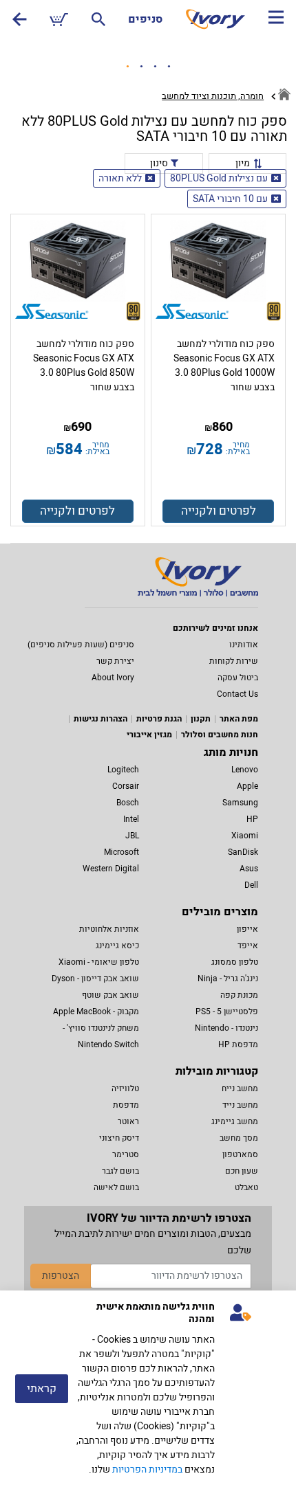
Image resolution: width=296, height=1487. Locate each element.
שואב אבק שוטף (110, 995)
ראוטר (128, 1121)
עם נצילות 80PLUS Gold (219, 178)
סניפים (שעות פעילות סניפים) (81, 644)
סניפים (145, 19)
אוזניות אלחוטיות (109, 929)
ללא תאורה (120, 178)
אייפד (247, 945)
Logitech (123, 769)
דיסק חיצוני (119, 1138)
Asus (249, 868)
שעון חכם (241, 1171)
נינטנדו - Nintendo (226, 1028)
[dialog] (148, 1388)
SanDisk (243, 852)
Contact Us (237, 694)
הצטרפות (60, 1275)
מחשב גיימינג (234, 1121)
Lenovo (244, 769)
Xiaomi (244, 835)
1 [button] (127, 67)
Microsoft (121, 852)
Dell (251, 885)
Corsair (125, 786)
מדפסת (126, 1105)
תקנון (201, 719)
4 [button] (169, 67)
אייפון (247, 929)
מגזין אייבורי (149, 734)
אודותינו (243, 644)
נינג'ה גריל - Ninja (228, 978)
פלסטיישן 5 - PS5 (226, 1011)
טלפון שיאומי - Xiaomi (99, 962)
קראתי (41, 1388)
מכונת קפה (239, 995)
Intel (131, 819)
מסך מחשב (239, 1138)
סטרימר (125, 1154)
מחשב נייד (240, 1105)
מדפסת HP (238, 1044)
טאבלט (246, 1187)
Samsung (240, 802)
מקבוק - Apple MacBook (96, 1011)
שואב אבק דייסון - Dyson (95, 978)
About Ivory (113, 677)
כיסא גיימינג (117, 945)
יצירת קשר (115, 661)
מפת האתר (239, 719)
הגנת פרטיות (159, 719)
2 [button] (141, 67)
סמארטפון (240, 1154)
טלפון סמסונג (234, 962)
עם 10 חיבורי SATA (230, 199)
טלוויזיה (125, 1088)
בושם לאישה (116, 1187)
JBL (132, 835)
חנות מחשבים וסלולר (219, 734)
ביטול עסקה (238, 677)
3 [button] (155, 67)
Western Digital (111, 868)
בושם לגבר (120, 1171)
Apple (247, 786)
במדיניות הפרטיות (147, 1469)
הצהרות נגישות (100, 719)
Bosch (127, 802)
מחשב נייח (240, 1088)
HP (252, 819)
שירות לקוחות (233, 661)
